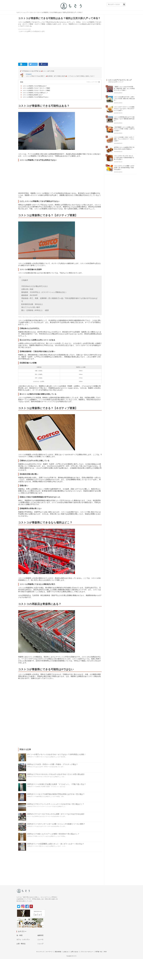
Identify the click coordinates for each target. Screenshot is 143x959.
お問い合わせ (74, 951)
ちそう (19, 12)
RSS (105, 951)
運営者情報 (58, 951)
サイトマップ (40, 951)
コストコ (32, 12)
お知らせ (65, 951)
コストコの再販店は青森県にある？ (33, 95)
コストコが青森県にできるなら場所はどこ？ (35, 92)
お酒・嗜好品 (21, 943)
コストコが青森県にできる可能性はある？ (35, 86)
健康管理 (40, 935)
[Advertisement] (60, 47)
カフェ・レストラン (23, 939)
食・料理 (20, 935)
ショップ (25, 12)
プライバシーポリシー (87, 951)
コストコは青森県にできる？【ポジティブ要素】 (37, 88)
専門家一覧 (98, 951)
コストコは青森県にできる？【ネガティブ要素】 (37, 90)
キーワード (49, 951)
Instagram (29, 74)
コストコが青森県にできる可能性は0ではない (36, 97)
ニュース (40, 939)
